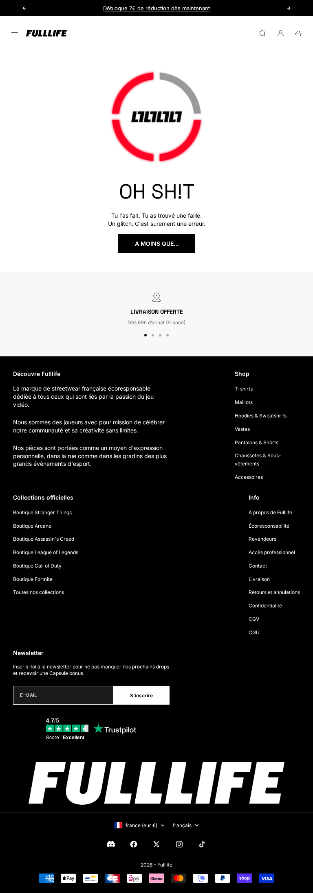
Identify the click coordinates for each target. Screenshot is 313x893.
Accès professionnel (272, 552)
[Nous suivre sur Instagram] (179, 844)
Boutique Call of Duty (37, 566)
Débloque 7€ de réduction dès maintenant (156, 8)
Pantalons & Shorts (256, 442)
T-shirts (244, 389)
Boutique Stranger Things (42, 512)
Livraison (259, 579)
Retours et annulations (274, 592)
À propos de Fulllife (270, 512)
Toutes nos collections (38, 592)
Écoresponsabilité (269, 526)
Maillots (244, 402)
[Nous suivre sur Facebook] (134, 844)
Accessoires (249, 477)
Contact (258, 566)
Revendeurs (262, 539)
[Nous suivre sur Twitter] (156, 844)
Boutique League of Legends (45, 552)
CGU (254, 632)
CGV (254, 619)
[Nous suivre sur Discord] (111, 844)
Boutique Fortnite (33, 579)
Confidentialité (265, 606)
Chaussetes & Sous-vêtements (258, 459)
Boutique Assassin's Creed (43, 539)
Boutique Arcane (32, 526)
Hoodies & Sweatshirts (261, 416)
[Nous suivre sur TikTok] (202, 844)
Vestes (242, 429)
